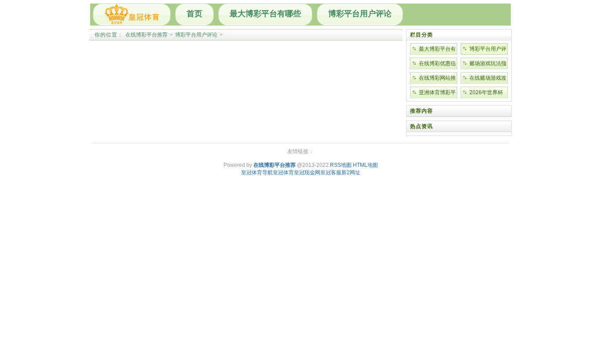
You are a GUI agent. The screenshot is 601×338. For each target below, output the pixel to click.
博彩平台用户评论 (360, 13)
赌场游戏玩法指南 (487, 64)
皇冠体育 (283, 172)
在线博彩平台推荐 (146, 35)
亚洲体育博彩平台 (437, 93)
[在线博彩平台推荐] (132, 15)
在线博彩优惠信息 (437, 64)
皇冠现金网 (307, 172)
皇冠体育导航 (257, 172)
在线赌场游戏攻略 (487, 79)
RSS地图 (341, 165)
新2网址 (350, 172)
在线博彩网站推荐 (437, 79)
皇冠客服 (330, 172)
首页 (194, 13)
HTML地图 (365, 165)
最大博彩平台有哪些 (265, 13)
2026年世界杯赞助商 (486, 93)
